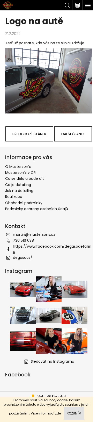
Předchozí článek (29, 134)
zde (58, 413)
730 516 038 (23, 240)
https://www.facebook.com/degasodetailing (52, 249)
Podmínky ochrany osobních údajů (36, 208)
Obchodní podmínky (23, 202)
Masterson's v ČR (20, 172)
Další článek (73, 134)
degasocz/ (22, 257)
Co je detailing (18, 184)
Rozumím (74, 413)
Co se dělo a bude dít (24, 178)
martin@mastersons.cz (34, 234)
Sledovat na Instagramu (52, 361)
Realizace (13, 196)
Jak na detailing (19, 190)
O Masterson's (18, 166)
